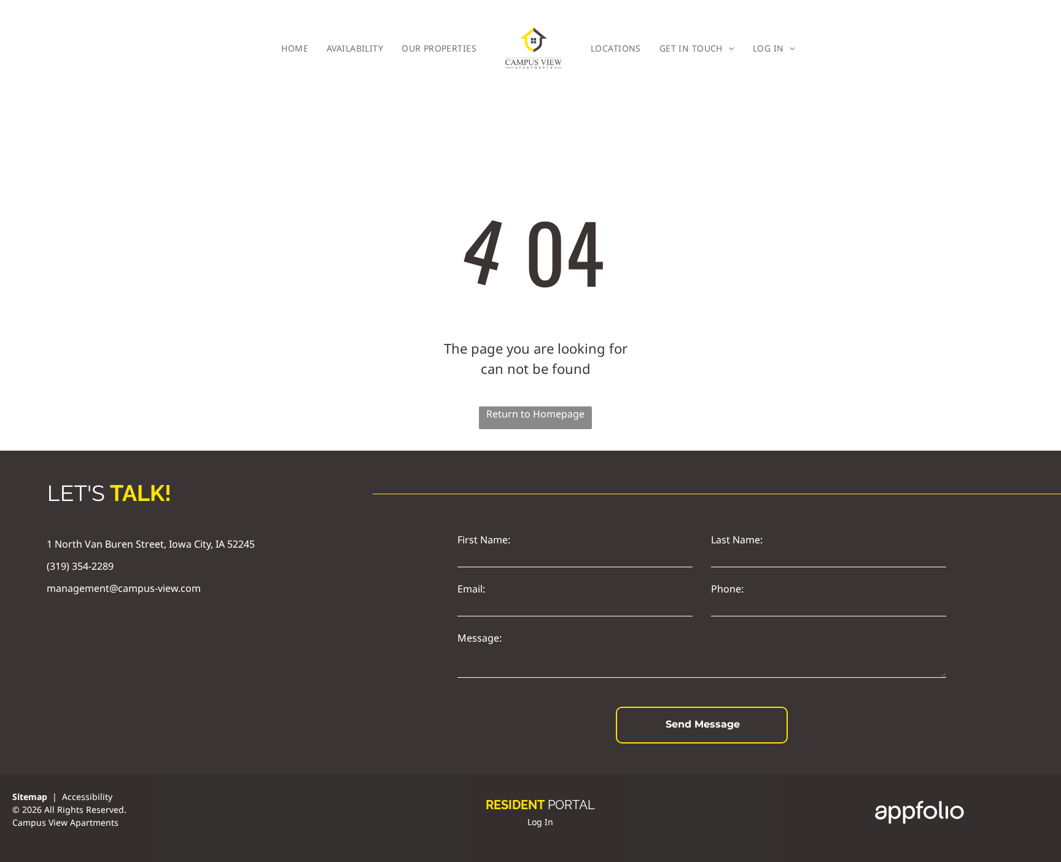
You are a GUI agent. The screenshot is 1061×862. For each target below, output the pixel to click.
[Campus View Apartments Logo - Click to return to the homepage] (533, 48)
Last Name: (737, 539)
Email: (471, 589)
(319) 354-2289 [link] (80, 566)
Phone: (727, 589)
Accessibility (87, 796)
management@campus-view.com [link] (124, 588)
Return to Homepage (535, 414)
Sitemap (29, 796)
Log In (540, 822)
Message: (479, 638)
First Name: (483, 539)
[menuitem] (294, 48)
